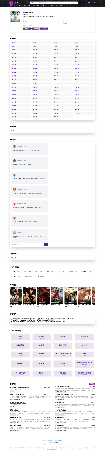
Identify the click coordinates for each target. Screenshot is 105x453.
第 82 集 (35, 117)
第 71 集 (56, 106)
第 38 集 (35, 76)
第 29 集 (14, 68)
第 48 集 (77, 83)
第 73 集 (14, 109)
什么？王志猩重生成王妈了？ (16, 389)
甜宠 (25, 6)
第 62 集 (35, 98)
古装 (17, 415)
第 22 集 (35, 61)
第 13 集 (14, 53)
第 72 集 (77, 106)
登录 (89, 3)
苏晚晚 (63, 23)
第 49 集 (14, 87)
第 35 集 (56, 72)
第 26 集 (35, 65)
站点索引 (57, 440)
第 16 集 (77, 53)
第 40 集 (77, 76)
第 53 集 (14, 91)
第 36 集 (77, 72)
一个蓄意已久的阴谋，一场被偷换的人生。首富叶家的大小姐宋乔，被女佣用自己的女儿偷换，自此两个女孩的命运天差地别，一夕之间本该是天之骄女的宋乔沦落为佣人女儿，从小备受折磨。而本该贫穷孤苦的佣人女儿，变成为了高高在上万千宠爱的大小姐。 (30, 397)
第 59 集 (56, 94)
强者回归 (57, 422)
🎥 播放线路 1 (27, 28)
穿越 (15, 6)
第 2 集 (34, 42)
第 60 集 (77, 94)
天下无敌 (61, 422)
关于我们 (44, 444)
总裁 (61, 6)
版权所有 (56, 444)
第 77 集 (14, 113)
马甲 (65, 391)
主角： (60, 23)
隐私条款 (52, 444)
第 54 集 (35, 91)
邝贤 (66, 23)
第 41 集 (14, 79)
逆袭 (57, 6)
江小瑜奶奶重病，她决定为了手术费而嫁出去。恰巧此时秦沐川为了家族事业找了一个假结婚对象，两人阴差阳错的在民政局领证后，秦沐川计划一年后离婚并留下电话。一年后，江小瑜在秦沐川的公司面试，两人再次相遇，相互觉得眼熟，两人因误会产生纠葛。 (75, 389)
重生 (11, 391)
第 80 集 (77, 113)
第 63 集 (56, 98)
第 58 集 (35, 94)
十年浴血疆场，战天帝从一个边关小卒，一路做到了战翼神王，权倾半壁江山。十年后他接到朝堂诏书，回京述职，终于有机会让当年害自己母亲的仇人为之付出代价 (75, 420)
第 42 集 (35, 79)
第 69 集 (14, 106)
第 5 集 (13, 46)
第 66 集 (35, 102)
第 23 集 (56, 61)
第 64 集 (77, 98)
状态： (60, 21)
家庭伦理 (16, 399)
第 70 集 (35, 106)
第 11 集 (56, 50)
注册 (94, 3)
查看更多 (92, 384)
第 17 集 (14, 57)
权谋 (34, 6)
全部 (11, 6)
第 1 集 (13, 42)
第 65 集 (14, 102)
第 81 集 (14, 117)
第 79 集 (56, 113)
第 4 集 (76, 42)
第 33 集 (14, 72)
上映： (24, 19)
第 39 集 (56, 76)
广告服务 (60, 444)
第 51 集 (56, 87)
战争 (43, 6)
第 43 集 (56, 79)
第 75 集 (56, 109)
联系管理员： (50, 442)
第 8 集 (76, 46)
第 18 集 (35, 57)
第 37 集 (14, 76)
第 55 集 (56, 91)
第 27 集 (56, 65)
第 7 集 (55, 46)
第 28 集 (77, 65)
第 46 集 (35, 83)
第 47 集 (56, 83)
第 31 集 (56, 68)
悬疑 (52, 6)
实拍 (13, 391)
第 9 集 (13, 50)
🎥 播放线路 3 (44, 28)
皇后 (17, 422)
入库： (24, 23)
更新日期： (25, 21)
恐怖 (38, 6)
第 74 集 (35, 109)
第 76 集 (77, 109)
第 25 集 (14, 65)
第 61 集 (14, 98)
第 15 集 (56, 53)
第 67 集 (56, 102)
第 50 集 (35, 87)
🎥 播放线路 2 (35, 28)
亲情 (63, 399)
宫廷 (29, 6)
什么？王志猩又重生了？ (15, 405)
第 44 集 (77, 79)
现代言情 (57, 391)
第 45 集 (14, 83)
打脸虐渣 (61, 391)
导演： (60, 19)
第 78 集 (35, 113)
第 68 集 (77, 102)
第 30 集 (35, 68)
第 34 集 (35, 72)
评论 (45, 244)
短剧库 (60, 440)
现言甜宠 (11, 399)
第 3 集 (55, 42)
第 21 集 (14, 61)
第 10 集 (35, 50)
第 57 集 (14, 94)
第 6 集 (34, 46)
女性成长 (62, 407)
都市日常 (14, 430)
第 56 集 (77, 91)
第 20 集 (77, 57)
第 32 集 (77, 68)
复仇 (20, 6)
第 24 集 (77, 61)
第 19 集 (56, 57)
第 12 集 (77, 50)
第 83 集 (56, 117)
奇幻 (47, 6)
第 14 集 (35, 53)
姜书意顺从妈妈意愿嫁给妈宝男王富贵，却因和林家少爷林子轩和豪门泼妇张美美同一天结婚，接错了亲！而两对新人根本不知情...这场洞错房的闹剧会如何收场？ (75, 428)
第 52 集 (77, 87)
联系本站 (48, 444)
